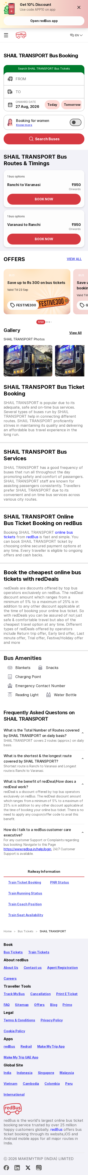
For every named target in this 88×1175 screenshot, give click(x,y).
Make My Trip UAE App (21, 1057)
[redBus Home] (21, 35)
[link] (37, 291)
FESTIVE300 (26, 305)
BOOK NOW (44, 199)
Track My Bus (14, 994)
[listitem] (11, 275)
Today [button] (52, 105)
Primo (67, 1005)
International (14, 1094)
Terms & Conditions (19, 1020)
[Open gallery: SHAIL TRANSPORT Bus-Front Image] (28, 360)
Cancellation (40, 994)
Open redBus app (44, 21)
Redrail (26, 1046)
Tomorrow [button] (72, 105)
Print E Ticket (67, 994)
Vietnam (10, 1083)
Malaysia (67, 1073)
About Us (11, 967)
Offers (39, 1005)
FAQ (6, 1005)
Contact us (33, 967)
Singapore (46, 1073)
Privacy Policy (52, 1020)
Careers (10, 978)
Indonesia (24, 1073)
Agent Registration (62, 967)
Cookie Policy (14, 1031)
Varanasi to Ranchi (23, 224)
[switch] (75, 122)
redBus (32, 537)
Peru (69, 1083)
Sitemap (22, 1005)
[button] (79, 7)
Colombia (52, 1083)
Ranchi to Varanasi (23, 184)
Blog (53, 1005)
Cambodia (31, 1083)
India (7, 1073)
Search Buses (47, 139)
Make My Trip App (51, 1046)
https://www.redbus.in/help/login (27, 849)
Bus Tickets (13, 952)
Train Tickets (38, 952)
